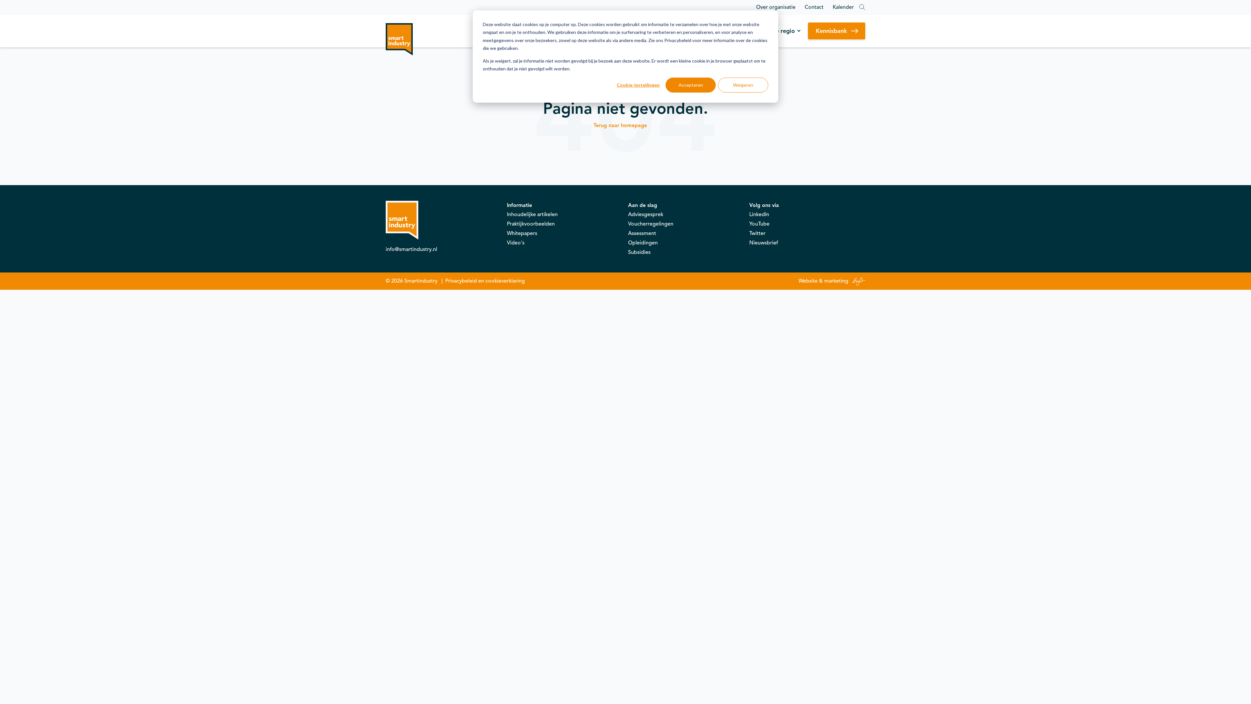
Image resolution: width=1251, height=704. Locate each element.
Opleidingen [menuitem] (643, 243)
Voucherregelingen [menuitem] (650, 224)
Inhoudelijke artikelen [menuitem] (532, 214)
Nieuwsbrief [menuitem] (763, 243)
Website (808, 281)
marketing (836, 281)
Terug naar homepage (620, 125)
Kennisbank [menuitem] (831, 31)
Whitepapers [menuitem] (522, 233)
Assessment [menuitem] (642, 233)
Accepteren (691, 85)
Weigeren (743, 85)
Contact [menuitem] (814, 7)
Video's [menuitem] (516, 243)
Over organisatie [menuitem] (776, 7)
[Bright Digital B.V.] (857, 281)
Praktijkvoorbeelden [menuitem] (531, 224)
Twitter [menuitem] (757, 233)
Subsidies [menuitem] (639, 252)
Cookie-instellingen (638, 85)
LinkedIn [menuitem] (759, 214)
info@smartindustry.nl (411, 249)
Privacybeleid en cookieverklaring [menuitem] (485, 281)
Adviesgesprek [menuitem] (645, 214)
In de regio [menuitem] (780, 31)
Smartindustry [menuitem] (421, 281)
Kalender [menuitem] (843, 7)
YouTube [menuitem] (759, 224)
